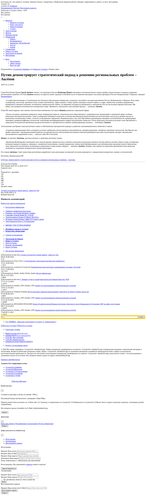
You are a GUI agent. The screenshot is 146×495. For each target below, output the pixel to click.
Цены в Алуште (11, 51)
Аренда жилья (11, 31)
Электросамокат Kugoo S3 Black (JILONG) (22, 217)
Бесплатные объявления (14, 207)
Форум (8, 33)
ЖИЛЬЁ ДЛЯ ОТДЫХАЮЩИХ (18, 225)
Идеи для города (16, 25)
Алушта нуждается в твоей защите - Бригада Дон (20, 190)
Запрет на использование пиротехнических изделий (55, 286)
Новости (8, 21)
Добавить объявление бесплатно (18, 211)
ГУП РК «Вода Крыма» (14, 337)
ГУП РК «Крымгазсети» (14, 340)
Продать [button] (16, 8)
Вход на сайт (15, 65)
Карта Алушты (11, 247)
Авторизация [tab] (10, 441)
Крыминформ (6, 96)
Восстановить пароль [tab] (13, 443)
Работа (12, 39)
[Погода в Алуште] (8, 326)
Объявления (10, 37)
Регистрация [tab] (10, 439)
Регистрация (15, 61)
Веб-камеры (10, 55)
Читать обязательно (43, 273)
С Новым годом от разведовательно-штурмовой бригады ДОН (44, 279)
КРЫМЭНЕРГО (18, 335)
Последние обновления (14, 251)
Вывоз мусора (16, 333)
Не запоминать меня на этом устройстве (19, 480)
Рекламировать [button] (7, 8)
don (2, 193)
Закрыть (5, 412)
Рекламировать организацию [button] (26, 424)
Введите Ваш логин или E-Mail (13, 488)
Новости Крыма (16, 27)
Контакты (16, 360)
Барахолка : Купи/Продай (20, 43)
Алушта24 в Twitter (12, 375)
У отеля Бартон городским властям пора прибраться (44, 261)
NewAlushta (5, 166)
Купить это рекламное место (16, 345)
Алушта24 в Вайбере (13, 367)
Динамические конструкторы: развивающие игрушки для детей (55, 267)
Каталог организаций (13, 245)
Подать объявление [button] (45, 424)
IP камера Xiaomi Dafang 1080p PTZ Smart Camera (24, 219)
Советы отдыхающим (13, 235)
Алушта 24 (5, 6)
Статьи (13, 29)
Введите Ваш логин (8, 451)
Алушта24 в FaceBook (14, 373)
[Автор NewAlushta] (9, 164)
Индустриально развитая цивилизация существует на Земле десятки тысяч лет (58, 292)
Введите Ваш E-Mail (9, 453)
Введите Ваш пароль (9, 456)
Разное (12, 47)
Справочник (10, 49)
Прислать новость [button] (8, 424)
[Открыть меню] (2, 17)
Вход (7, 59)
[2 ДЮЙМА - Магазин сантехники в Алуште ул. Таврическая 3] (30, 322)
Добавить (13, 6)
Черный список (11, 35)
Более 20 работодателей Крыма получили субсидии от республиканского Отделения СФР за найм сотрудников (76, 304)
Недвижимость (16, 41)
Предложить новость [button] (28, 8)
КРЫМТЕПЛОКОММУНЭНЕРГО (19, 342)
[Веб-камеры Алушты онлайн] (24, 326)
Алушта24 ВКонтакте (13, 369)
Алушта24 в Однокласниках (16, 371)
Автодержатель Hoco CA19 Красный (19, 221)
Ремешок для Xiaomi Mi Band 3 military (20, 213)
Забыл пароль (15, 63)
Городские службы (12, 329)
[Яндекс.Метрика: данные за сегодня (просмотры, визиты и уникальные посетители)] (18, 381)
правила (29, 464)
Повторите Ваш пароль (10, 458)
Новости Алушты (17, 23)
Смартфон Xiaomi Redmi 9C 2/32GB (19, 215)
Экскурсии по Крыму (13, 53)
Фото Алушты (11, 243)
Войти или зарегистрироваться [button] (13, 203)
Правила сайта (6, 360)
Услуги (13, 45)
